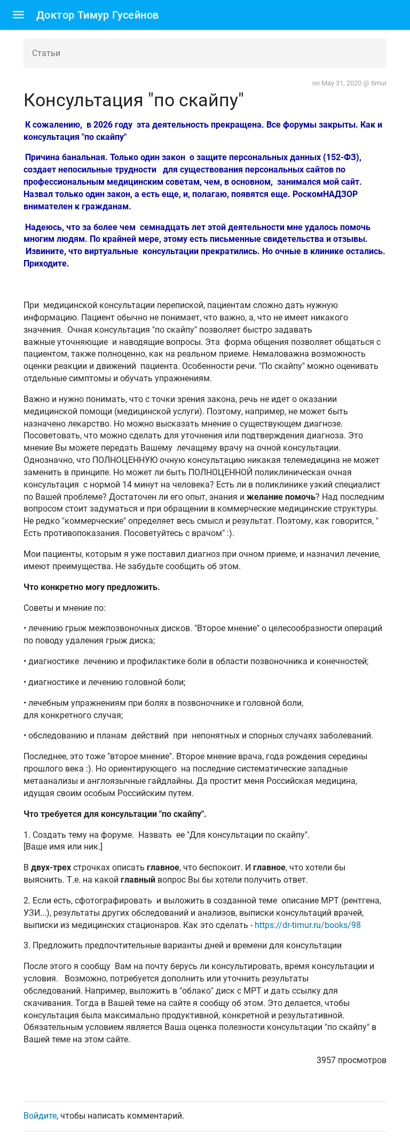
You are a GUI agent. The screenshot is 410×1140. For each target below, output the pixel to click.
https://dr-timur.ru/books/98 (308, 925)
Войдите (40, 1116)
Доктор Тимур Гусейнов (97, 15)
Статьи (46, 53)
